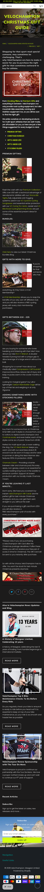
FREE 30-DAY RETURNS (22, 2)
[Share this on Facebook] (18, 592)
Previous (32, 46)
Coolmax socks (9, 437)
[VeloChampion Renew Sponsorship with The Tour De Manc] (22, 747)
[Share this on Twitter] (11, 592)
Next (38, 46)
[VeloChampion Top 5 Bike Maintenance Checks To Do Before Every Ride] (22, 681)
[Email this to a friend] (31, 592)
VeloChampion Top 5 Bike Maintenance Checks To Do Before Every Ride (19, 699)
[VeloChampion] (22, 6)
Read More (11, 660)
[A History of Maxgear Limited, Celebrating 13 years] (22, 624)
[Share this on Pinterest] (25, 592)
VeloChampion (17, 868)
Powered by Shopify (22, 871)
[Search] (35, 6)
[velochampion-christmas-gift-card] (22, 536)
